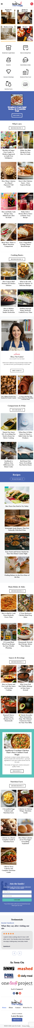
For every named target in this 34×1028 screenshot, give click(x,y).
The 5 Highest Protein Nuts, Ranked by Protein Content (8, 397)
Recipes (25, 27)
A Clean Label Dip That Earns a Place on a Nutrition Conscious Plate (25, 398)
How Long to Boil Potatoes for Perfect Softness (8, 283)
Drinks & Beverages (25, 10)
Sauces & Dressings (8, 77)
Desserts (8, 65)
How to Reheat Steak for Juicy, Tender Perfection (9, 310)
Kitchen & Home (8, 10)
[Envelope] (20, 993)
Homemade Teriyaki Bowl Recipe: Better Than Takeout (25, 644)
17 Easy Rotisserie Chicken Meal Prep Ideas (25, 615)
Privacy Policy (26, 1026)
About (11, 1007)
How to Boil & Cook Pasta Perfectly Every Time (8, 615)
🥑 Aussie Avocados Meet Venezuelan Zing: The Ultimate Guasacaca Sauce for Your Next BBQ (25, 718)
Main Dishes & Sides (25, 65)
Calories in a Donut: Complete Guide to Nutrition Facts (8, 839)
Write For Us (27, 1007)
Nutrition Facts (8, 89)
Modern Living (8, 27)
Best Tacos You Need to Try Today (17, 506)
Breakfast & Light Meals (8, 53)
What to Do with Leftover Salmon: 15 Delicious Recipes (25, 283)
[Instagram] (17, 993)
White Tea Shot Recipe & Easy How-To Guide (25, 152)
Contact (18, 1007)
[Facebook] (14, 993)
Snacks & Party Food (25, 77)
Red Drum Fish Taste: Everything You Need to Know (25, 463)
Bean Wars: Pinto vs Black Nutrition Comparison (8, 244)
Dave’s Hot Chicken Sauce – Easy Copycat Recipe (25, 183)
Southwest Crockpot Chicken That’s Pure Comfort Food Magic (17, 752)
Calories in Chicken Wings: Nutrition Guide (25, 811)
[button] (1, 4)
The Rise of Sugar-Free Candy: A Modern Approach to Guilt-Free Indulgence (8, 154)
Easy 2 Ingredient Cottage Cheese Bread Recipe (25, 244)
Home (4, 1007)
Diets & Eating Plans (25, 53)
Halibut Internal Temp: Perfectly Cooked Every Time (25, 310)
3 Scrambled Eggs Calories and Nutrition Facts (9, 811)
